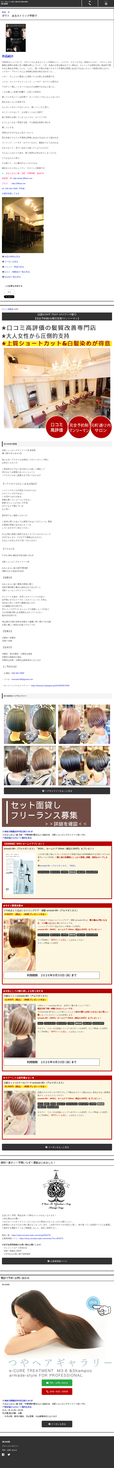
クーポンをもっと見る (58, 1147)
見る (9, 292)
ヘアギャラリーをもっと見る (58, 791)
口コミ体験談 (10, 309)
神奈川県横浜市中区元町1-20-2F (18, 831)
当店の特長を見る (12, 256)
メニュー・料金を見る (14, 267)
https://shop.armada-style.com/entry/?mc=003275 (41, 1238)
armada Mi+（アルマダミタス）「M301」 (58, 866)
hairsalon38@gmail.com (22, 679)
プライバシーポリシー (10, 1446)
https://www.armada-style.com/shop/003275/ (31, 1235)
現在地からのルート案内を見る (18, 838)
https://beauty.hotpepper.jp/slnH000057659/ (50, 685)
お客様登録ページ (58, 1261)
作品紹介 (8, 56)
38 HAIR (4, 4)
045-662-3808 (18, 673)
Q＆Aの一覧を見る (12, 277)
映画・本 (6, 12)
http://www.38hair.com (22, 178)
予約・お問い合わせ (9, 1450)
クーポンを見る (11, 261)
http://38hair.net (18, 183)
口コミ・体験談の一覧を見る (17, 272)
